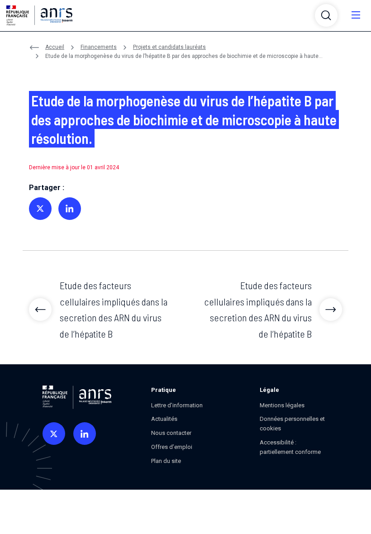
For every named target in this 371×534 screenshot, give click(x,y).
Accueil (54, 47)
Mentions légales (282, 405)
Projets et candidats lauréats (169, 47)
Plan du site (166, 461)
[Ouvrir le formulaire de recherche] (326, 15)
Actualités (164, 418)
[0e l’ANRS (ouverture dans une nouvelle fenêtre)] (54, 433)
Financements (99, 47)
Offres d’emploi (171, 446)
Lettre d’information (177, 405)
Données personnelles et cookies (292, 423)
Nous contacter (171, 432)
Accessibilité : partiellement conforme (290, 447)
